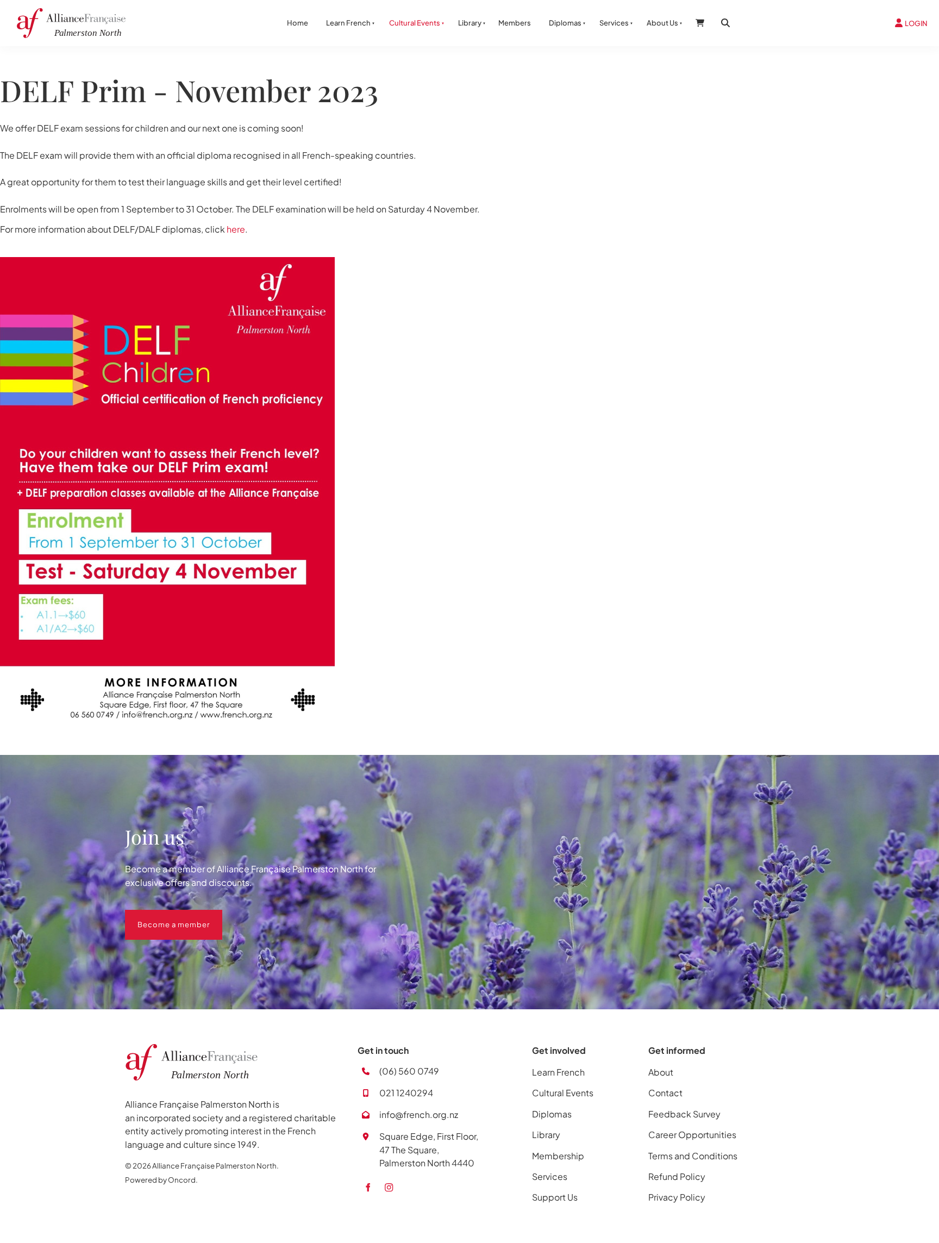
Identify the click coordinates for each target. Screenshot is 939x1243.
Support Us (555, 1197)
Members (514, 22)
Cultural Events (414, 22)
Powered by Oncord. (161, 1179)
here (236, 229)
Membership (558, 1155)
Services (614, 22)
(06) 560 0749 (409, 1071)
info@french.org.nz (418, 1114)
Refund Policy (676, 1176)
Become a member (161, 916)
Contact (665, 1092)
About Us (662, 22)
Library (469, 22)
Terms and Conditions (692, 1155)
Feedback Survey (684, 1114)
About (660, 1072)
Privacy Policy (676, 1197)
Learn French (348, 22)
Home (297, 22)
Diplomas (565, 22)
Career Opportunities (692, 1134)
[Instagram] (389, 1187)
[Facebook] (368, 1187)
